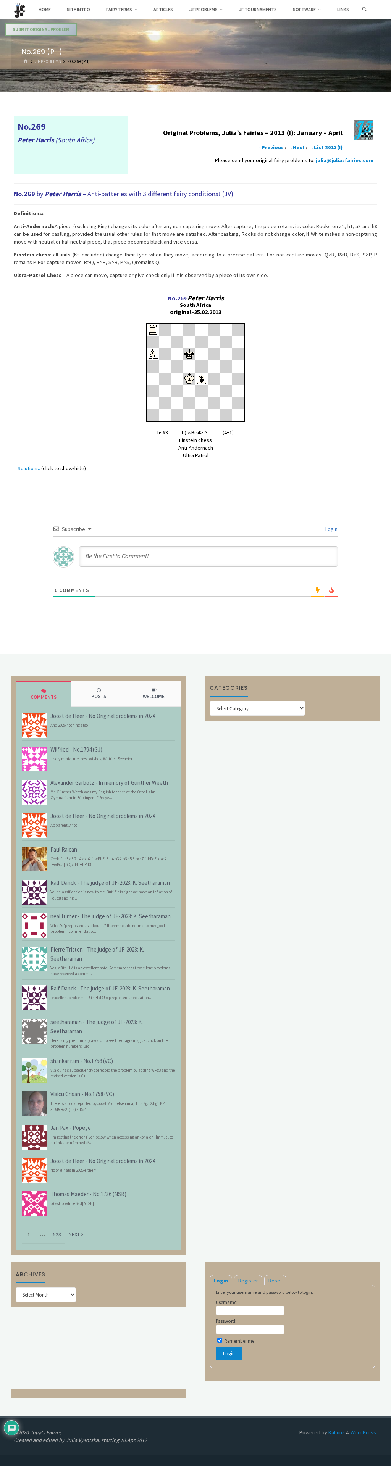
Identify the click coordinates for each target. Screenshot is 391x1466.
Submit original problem (41, 29)
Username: (227, 1302)
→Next (296, 147)
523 (57, 1234)
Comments (44, 697)
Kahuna (336, 1432)
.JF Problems (48, 61)
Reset (275, 1280)
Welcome (154, 696)
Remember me (238, 1341)
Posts (98, 696)
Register (248, 1280)
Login (331, 529)
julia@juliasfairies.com (344, 160)
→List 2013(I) (326, 147)
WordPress (363, 1432)
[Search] (364, 9)
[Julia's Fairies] (20, 9)
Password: (226, 1321)
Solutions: (29, 468)
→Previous (270, 147)
